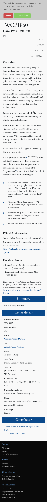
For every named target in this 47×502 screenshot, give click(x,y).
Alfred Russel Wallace (14, 347)
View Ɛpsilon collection (16, 433)
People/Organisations (10, 454)
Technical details (8, 479)
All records (6, 448)
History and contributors (11, 489)
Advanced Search (8, 467)
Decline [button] (8, 16)
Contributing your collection (12, 476)
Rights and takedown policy (12, 492)
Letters (4, 451)
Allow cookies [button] (22, 16)
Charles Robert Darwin (14, 339)
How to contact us (8, 498)
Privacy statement (8, 495)
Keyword (5, 464)
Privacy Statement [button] (12, 9)
